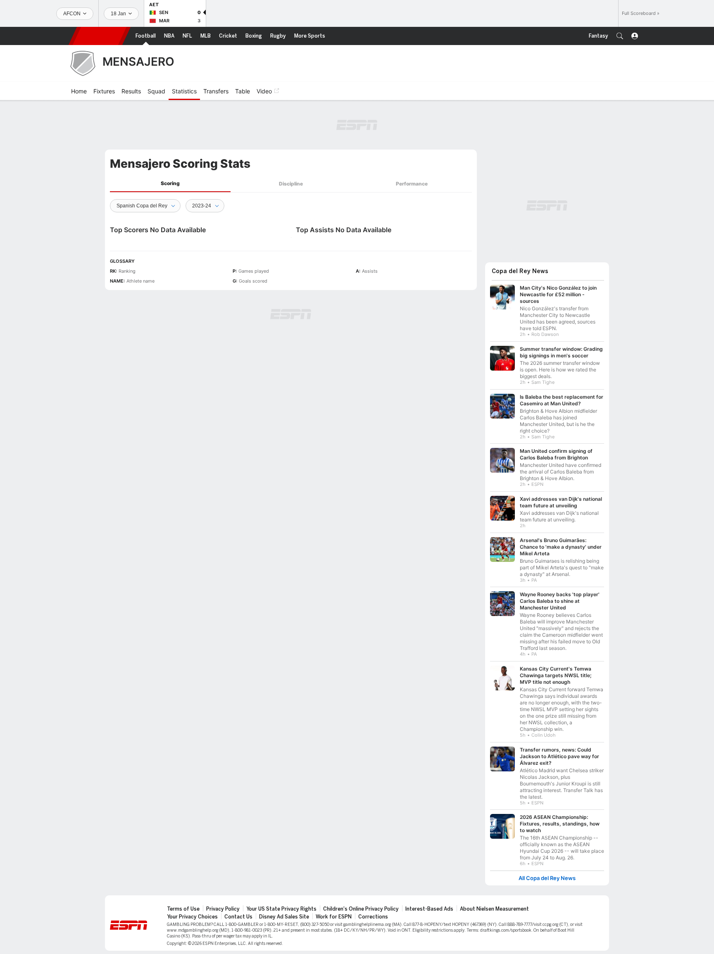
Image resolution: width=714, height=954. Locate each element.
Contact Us (238, 917)
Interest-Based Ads (429, 909)
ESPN (100, 36)
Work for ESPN (334, 917)
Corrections (373, 917)
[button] (619, 36)
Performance (412, 184)
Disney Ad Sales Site (284, 917)
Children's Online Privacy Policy (361, 909)
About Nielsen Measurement (494, 909)
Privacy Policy (223, 909)
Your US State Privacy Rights (281, 909)
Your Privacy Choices (192, 917)
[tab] (170, 183)
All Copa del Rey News (547, 878)
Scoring (170, 183)
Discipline (291, 184)
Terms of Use (183, 909)
